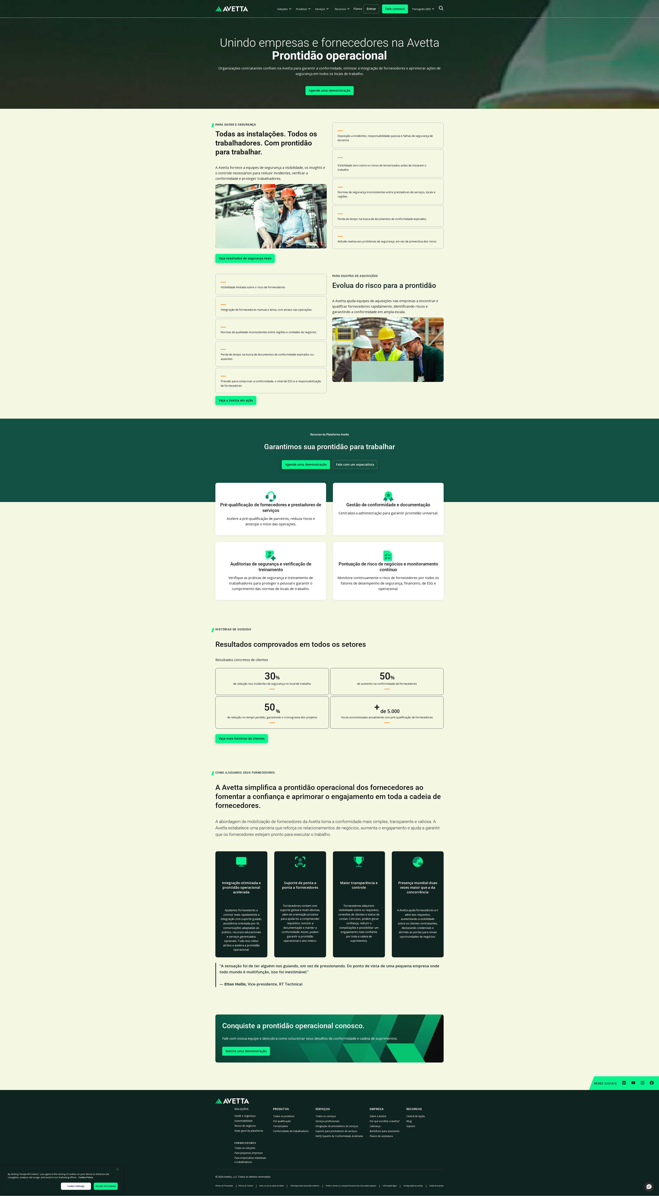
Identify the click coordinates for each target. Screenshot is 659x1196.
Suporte (410, 1126)
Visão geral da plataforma (248, 1130)
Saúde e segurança (245, 1115)
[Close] (117, 1169)
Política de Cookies (245, 1186)
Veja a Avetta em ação (236, 400)
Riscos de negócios (245, 1125)
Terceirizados (280, 1126)
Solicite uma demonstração (246, 1051)
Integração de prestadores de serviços (336, 1126)
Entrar (371, 9)
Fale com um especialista (355, 464)
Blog (409, 1121)
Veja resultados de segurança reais (245, 258)
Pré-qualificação (282, 1121)
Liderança (375, 1126)
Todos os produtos (283, 1116)
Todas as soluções (244, 1148)
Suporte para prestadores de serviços (336, 1131)
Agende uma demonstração (329, 90)
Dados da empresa (436, 1186)
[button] (284, 9)
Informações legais (390, 1186)
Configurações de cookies (413, 1186)
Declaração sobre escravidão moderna (304, 1186)
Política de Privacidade (224, 1186)
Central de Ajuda (415, 1116)
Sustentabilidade (243, 1120)
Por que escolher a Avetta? (385, 1121)
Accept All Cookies (106, 1186)
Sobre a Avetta (378, 1116)
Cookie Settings (76, 1186)
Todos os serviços (325, 1116)
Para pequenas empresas (248, 1152)
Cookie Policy (85, 1177)
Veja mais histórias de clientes (242, 738)
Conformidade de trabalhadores (291, 1131)
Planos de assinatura (381, 1136)
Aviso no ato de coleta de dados (271, 1186)
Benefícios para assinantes (385, 1131)
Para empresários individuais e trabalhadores (250, 1160)
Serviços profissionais (327, 1121)
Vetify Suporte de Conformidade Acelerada (339, 1136)
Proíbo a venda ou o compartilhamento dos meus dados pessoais (351, 1186)
